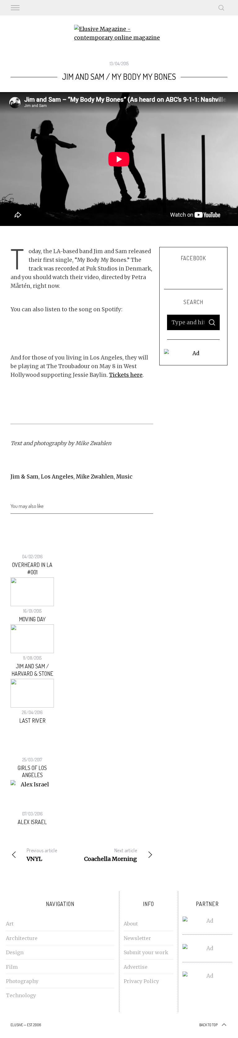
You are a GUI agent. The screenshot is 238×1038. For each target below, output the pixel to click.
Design (15, 952)
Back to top (208, 1025)
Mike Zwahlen (95, 476)
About (131, 924)
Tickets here (126, 375)
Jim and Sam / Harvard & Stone (32, 670)
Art (10, 924)
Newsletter (137, 938)
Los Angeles (57, 476)
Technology (21, 995)
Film (12, 967)
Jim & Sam (24, 476)
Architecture (21, 938)
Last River (32, 720)
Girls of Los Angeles (32, 771)
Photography (22, 981)
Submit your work (146, 952)
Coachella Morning (110, 854)
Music (124, 476)
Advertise (136, 967)
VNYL (42, 854)
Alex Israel (32, 822)
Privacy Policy (141, 981)
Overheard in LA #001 (32, 568)
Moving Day (32, 619)
